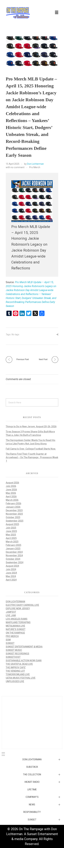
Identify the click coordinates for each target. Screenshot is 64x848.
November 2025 (14, 514)
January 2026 (13, 507)
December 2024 (14, 552)
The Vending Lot (15, 671)
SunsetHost (13, 657)
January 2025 (13, 548)
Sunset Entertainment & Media (24, 646)
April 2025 (11, 538)
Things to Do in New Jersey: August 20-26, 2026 (31, 426)
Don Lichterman (35, 164)
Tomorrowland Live (18, 674)
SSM (8, 639)
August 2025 (12, 524)
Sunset (10, 643)
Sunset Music (14, 650)
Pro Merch (34, 167)
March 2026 (12, 500)
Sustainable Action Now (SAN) (24, 660)
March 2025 (12, 541)
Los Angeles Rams (16, 619)
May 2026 (11, 493)
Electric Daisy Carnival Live (22, 605)
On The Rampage (15, 632)
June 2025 (11, 531)
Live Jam (11, 615)
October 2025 (13, 517)
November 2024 (14, 555)
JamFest (11, 612)
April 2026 (11, 496)
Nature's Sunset (15, 629)
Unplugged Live (15, 681)
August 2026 (12, 482)
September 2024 (14, 562)
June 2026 (11, 489)
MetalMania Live (15, 626)
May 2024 (11, 576)
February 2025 (13, 545)
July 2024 (11, 569)
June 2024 (11, 572)
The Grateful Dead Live (19, 664)
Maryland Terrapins (18, 622)
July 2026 (11, 486)
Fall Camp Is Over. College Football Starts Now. (31, 448)
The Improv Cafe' (16, 667)
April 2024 (11, 579)
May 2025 (11, 534)
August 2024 (12, 566)
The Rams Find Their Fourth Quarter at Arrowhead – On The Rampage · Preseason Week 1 (32, 457)
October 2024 (13, 559)
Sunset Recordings (17, 653)
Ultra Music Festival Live (20, 678)
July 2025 (11, 527)
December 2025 (14, 510)
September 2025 (14, 520)
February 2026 (13, 503)
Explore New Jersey (18, 608)
